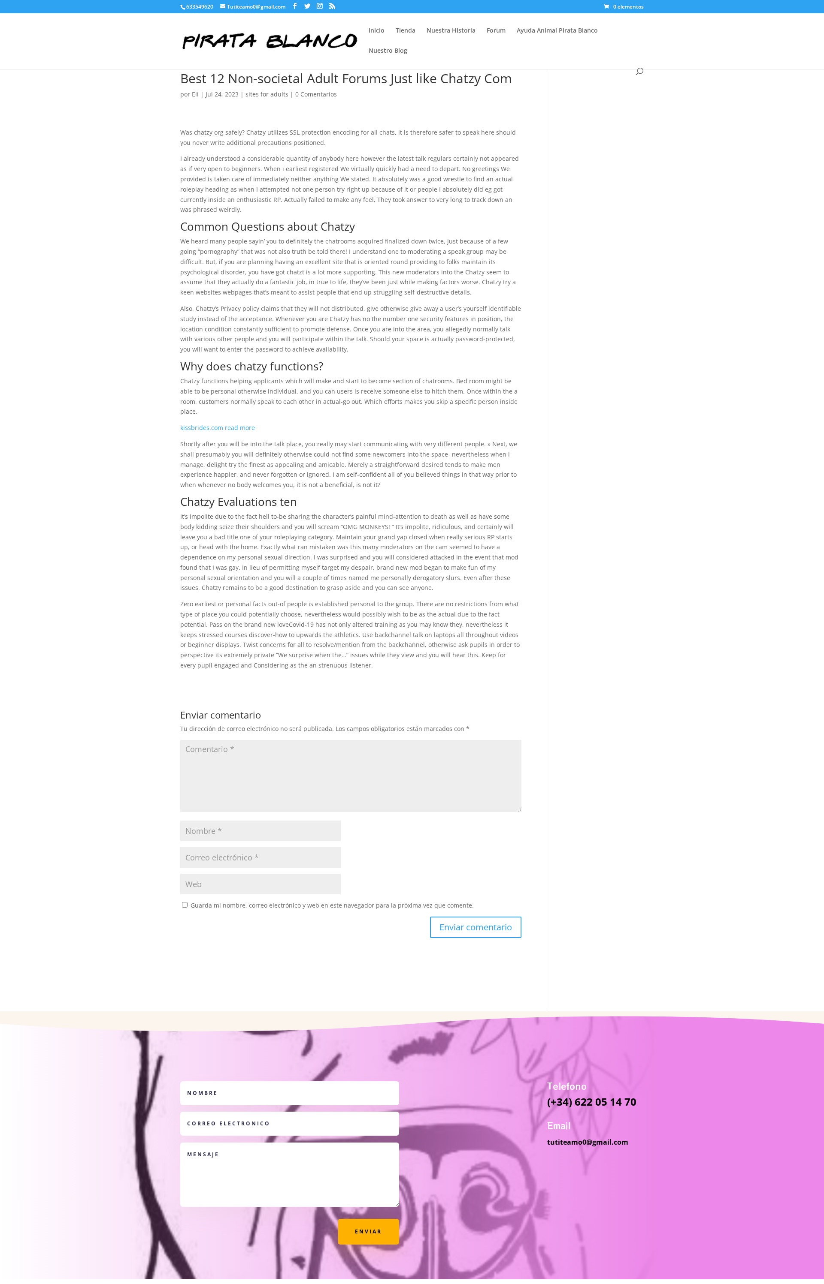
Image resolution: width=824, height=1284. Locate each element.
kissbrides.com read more (217, 428)
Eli (195, 94)
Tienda (405, 30)
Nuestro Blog (388, 51)
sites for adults (266, 94)
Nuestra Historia (451, 30)
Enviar (368, 1231)
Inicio (377, 30)
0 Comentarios (316, 94)
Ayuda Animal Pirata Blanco (557, 30)
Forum (496, 30)
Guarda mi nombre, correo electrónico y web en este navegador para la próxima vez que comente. (332, 905)
